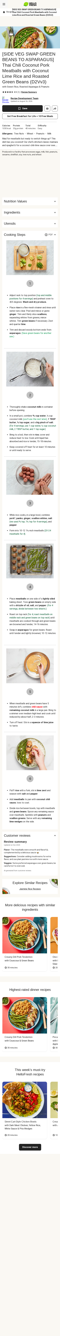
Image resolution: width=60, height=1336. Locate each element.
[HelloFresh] (30, 4)
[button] (30, 212)
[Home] (4, 12)
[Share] (55, 108)
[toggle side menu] (4, 4)
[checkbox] (3, 92)
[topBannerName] (30, 21)
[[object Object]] (47, 108)
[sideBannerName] (30, 176)
